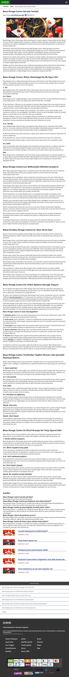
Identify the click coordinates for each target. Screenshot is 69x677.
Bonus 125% (25, 651)
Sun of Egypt (9, 645)
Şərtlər (23, 639)
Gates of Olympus (11, 639)
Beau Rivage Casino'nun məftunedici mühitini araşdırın (18, 591)
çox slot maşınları (15, 297)
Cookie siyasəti (26, 645)
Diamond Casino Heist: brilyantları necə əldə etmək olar (41, 559)
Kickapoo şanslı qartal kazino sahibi (33, 550)
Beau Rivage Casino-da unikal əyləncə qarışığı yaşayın (18, 599)
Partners (40, 642)
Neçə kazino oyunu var (27, 540)
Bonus (23, 648)
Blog (38, 648)
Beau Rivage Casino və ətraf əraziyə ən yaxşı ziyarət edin (19, 608)
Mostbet (10, 339)
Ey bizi (39, 639)
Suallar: (4, 612)
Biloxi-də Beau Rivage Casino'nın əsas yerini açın (16, 595)
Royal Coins (9, 642)
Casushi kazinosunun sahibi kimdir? (33, 531)
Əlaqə (39, 645)
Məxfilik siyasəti (26, 642)
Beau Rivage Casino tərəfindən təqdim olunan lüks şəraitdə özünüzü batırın (24, 603)
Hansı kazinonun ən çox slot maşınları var (35, 569)
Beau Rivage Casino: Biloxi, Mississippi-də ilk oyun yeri (18, 587)
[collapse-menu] (66, 2)
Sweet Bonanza (10, 648)
